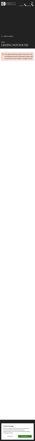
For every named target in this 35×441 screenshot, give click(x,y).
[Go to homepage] (10, 4)
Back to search (8, 36)
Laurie (29, 5)
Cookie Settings (8, 426)
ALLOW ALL (24, 436)
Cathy (22, 5)
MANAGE (10, 436)
